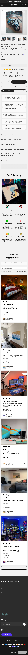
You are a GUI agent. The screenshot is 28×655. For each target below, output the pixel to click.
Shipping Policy (4, 590)
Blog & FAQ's (4, 604)
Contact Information (5, 584)
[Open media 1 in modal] (24, 12)
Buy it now (14, 86)
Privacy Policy (4, 586)
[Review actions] (25, 302)
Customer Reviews (5, 598)
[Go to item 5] (25, 39)
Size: (2, 62)
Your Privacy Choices (6, 606)
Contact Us (3, 600)
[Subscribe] (24, 624)
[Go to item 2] (9, 39)
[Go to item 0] (3, 39)
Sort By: (18, 271)
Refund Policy (4, 588)
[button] (14, 135)
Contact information (14, 652)
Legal (2, 602)
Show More (5, 310)
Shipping (3, 59)
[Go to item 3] (14, 39)
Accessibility (4, 594)
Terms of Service (5, 592)
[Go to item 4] (19, 39)
